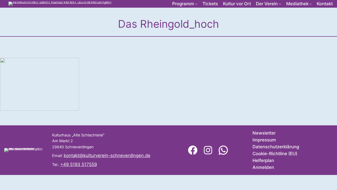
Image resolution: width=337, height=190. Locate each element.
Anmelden (263, 167)
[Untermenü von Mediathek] (310, 4)
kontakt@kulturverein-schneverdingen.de (107, 155)
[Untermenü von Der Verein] (280, 4)
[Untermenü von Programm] (196, 4)
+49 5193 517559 (78, 164)
